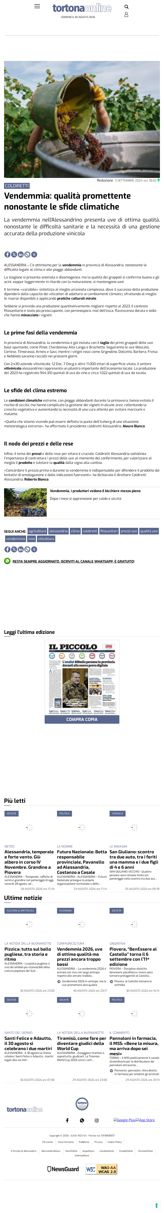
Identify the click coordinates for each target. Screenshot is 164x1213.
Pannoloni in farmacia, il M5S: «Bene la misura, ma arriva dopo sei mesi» (134, 1045)
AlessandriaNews (51, 1151)
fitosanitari (109, 531)
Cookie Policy (115, 1142)
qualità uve (149, 531)
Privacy (98, 1142)
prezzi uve (129, 531)
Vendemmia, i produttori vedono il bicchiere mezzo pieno (95, 491)
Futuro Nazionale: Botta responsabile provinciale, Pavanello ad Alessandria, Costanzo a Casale (82, 862)
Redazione (105, 180)
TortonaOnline (145, 1151)
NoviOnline (72, 1151)
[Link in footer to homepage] (82, 1104)
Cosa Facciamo (66, 1142)
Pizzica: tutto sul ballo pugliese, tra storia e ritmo (27, 954)
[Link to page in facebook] (7, 254)
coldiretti (90, 531)
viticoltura (46, 539)
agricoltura (37, 531)
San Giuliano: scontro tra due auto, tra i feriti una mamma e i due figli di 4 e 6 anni (134, 859)
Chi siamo (47, 1142)
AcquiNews (88, 1151)
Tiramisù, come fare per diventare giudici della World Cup (81, 1043)
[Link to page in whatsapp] (27, 254)
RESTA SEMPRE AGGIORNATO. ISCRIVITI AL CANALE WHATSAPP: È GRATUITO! (73, 561)
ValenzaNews (82, 1155)
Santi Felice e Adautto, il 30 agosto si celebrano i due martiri (28, 1043)
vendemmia (15, 539)
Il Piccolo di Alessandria (24, 1151)
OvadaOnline (126, 1151)
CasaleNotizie (107, 1151)
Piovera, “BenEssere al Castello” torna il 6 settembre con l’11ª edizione (133, 956)
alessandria (58, 531)
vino (31, 539)
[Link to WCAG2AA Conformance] (99, 1170)
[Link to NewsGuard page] (64, 1169)
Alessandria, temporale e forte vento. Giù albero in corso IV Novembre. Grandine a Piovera (29, 862)
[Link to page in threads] (34, 254)
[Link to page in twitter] (14, 254)
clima (75, 531)
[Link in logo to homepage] (82, 9)
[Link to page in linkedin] (21, 254)
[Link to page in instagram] (96, 1120)
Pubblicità (84, 1142)
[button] (126, 7)
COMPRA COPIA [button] (82, 719)
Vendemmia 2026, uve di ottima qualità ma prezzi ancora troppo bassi (79, 956)
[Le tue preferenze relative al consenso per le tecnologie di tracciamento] (156, 1205)
